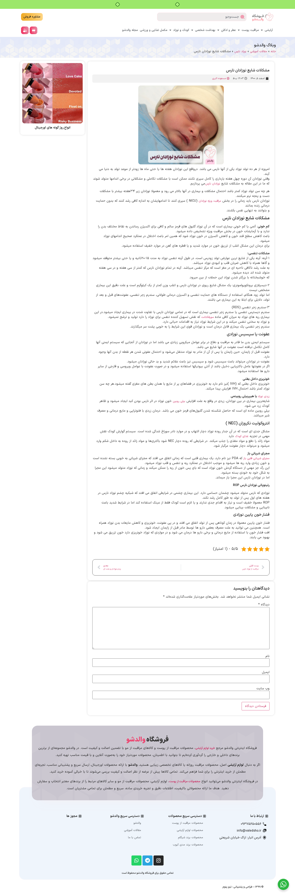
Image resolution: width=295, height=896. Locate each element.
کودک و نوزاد (181, 30)
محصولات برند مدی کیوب (188, 845)
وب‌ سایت (263, 688)
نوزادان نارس (212, 184)
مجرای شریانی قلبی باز (256, 458)
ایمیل (266, 672)
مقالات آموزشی (258, 51)
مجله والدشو (130, 30)
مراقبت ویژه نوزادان (210, 201)
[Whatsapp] (136, 860)
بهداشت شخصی (205, 30)
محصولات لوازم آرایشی (190, 830)
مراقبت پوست (250, 30)
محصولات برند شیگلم (190, 837)
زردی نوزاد (264, 396)
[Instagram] (159, 860)
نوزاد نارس (240, 51)
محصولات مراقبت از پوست (187, 823)
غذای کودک (241, 436)
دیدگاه (264, 604)
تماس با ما (134, 837)
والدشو (137, 823)
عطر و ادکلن (228, 30)
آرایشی (269, 30)
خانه (273, 51)
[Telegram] (147, 860)
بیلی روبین (179, 401)
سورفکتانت (207, 317)
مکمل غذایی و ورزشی (153, 30)
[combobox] (201, 17)
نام (268, 656)
